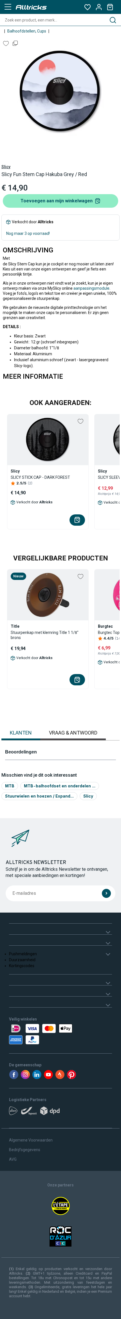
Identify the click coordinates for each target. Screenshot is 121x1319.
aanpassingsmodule (91, 288)
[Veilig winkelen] (60, 1034)
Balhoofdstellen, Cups (26, 31)
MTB (9, 785)
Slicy (5, 166)
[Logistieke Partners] (60, 1112)
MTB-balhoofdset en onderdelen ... (59, 785)
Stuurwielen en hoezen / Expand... (39, 796)
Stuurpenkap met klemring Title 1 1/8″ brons (45, 635)
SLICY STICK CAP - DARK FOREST (40, 477)
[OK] (106, 893)
